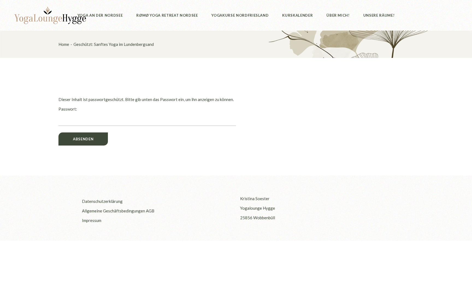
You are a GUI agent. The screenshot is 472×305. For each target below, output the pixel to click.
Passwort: (67, 108)
